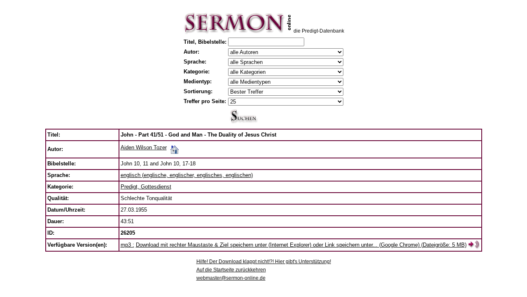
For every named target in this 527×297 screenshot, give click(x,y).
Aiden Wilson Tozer (144, 147)
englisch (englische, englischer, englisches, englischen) (187, 175)
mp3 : (127, 245)
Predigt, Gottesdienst (146, 187)
